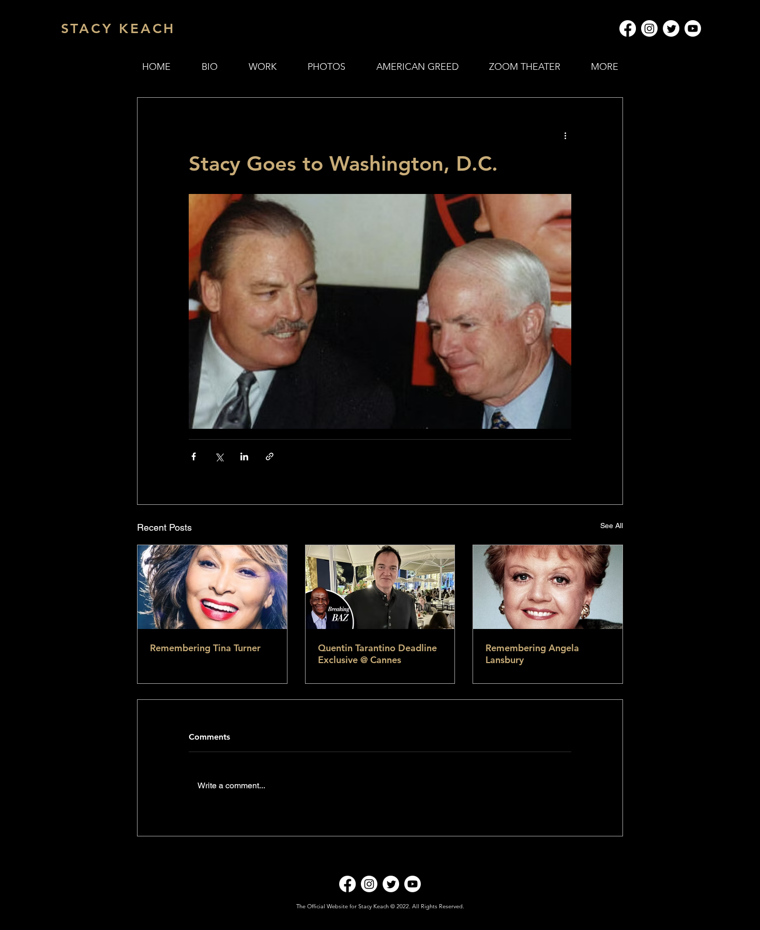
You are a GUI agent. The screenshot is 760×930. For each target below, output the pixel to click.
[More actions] (565, 135)
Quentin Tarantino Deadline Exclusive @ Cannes (377, 654)
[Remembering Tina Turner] (212, 587)
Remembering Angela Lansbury (532, 654)
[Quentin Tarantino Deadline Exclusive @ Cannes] (380, 587)
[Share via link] (270, 456)
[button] (262, 67)
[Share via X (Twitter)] (219, 456)
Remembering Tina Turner (205, 648)
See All (611, 525)
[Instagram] (649, 28)
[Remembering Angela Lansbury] (547, 587)
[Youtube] (693, 28)
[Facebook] (627, 28)
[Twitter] (671, 28)
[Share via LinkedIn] (244, 456)
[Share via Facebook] (194, 456)
